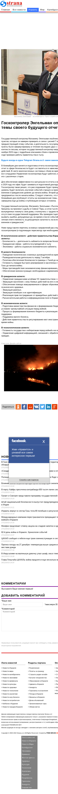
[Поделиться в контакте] (36, 406)
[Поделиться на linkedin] (48, 406)
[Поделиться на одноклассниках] (18, 406)
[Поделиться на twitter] (42, 406)
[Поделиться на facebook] (24, 406)
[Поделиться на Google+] (54, 406)
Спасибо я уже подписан (29, 480)
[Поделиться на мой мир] (30, 406)
